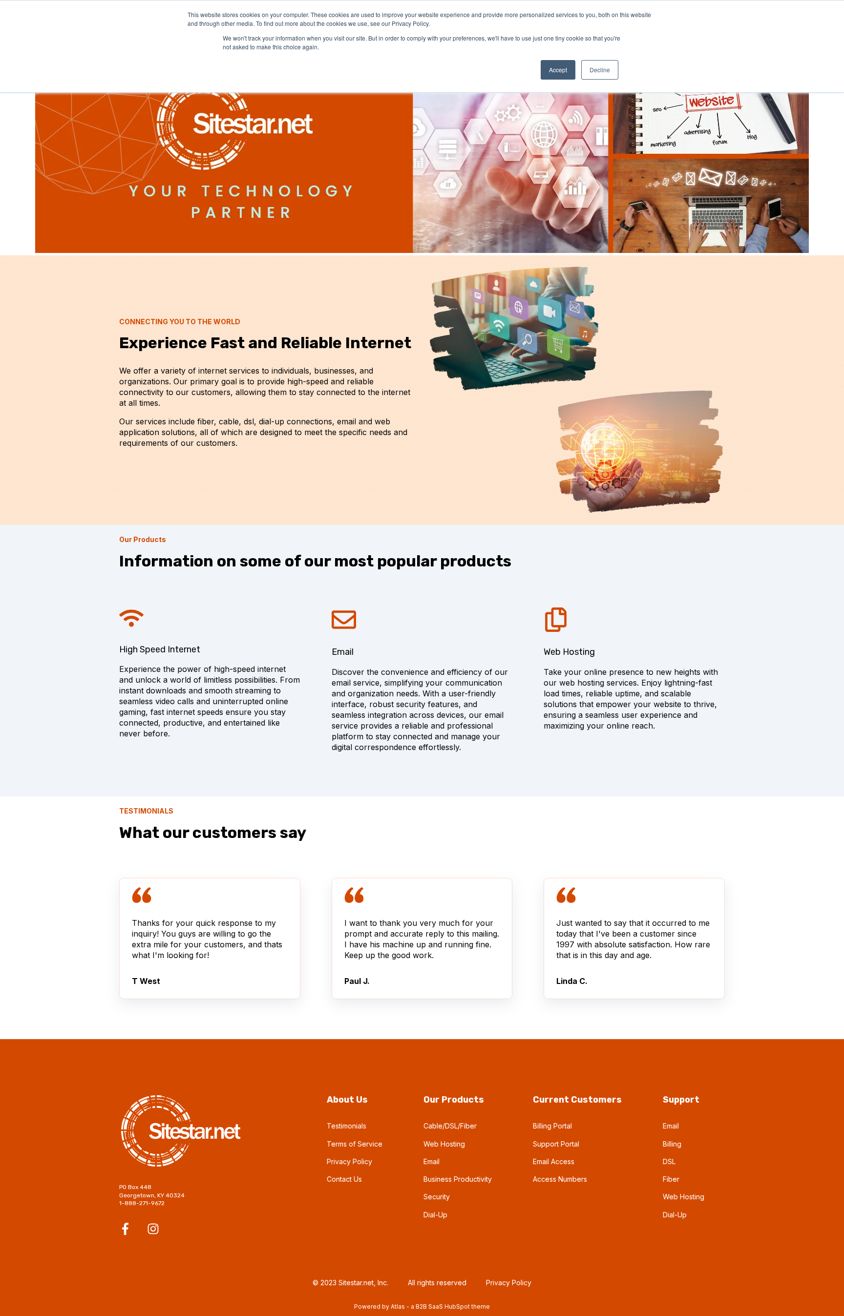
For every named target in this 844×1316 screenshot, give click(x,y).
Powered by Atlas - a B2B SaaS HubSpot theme (422, 1306)
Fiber (671, 1179)
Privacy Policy (349, 1161)
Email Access (553, 1161)
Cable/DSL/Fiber (450, 1126)
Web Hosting (444, 1144)
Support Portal (556, 1144)
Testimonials (346, 1126)
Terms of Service (354, 1144)
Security (436, 1196)
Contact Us (344, 1179)
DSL (669, 1161)
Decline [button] (600, 69)
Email (431, 1161)
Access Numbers (560, 1179)
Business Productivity (457, 1179)
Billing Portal (552, 1126)
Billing (672, 1144)
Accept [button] (558, 69)
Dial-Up (435, 1215)
